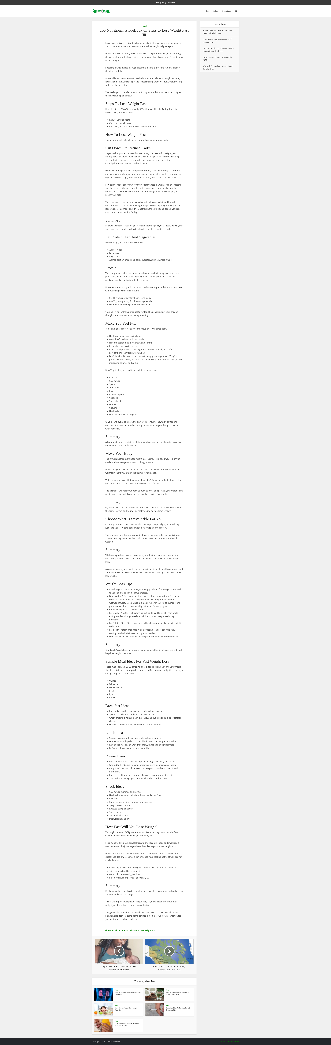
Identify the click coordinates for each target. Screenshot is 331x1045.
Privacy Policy (161, 2)
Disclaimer (171, 2)
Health (144, 26)
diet (119, 930)
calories (110, 930)
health (126, 930)
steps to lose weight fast (143, 930)
